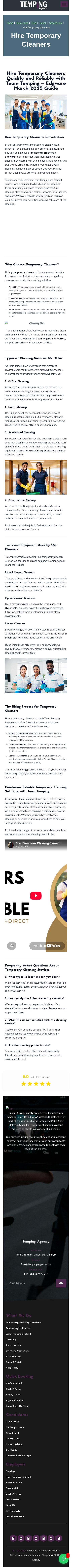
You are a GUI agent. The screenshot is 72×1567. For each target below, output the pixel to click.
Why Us (10, 1505)
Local (43, 22)
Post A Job (12, 1488)
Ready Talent (13, 1395)
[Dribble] (58, 1538)
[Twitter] (14, 1538)
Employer (11, 1471)
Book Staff (22, 22)
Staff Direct (52, 1550)
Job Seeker (12, 1422)
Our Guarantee (15, 1516)
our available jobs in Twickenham (32, 525)
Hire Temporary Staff (18, 1477)
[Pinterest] (44, 1538)
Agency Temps (14, 1400)
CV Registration (15, 1427)
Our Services (13, 1499)
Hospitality (12, 1368)
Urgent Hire (55, 22)
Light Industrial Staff (18, 1334)
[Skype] (51, 1538)
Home (10, 22)
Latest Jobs (12, 1439)
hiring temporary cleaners (31, 802)
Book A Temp (13, 1389)
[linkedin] (36, 1538)
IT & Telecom (13, 1356)
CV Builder (12, 1450)
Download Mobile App (18, 1456)
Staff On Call (14, 1383)
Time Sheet (12, 1433)
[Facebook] (21, 1538)
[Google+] (29, 1538)
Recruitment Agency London (25, 1555)
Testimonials (13, 1511)
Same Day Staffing (17, 1406)
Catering (11, 1339)
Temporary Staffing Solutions (23, 1322)
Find (34, 22)
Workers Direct (36, 1550)
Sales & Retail (13, 1362)
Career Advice (14, 1444)
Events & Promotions (17, 1351)
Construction (13, 1345)
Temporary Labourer (18, 1328)
